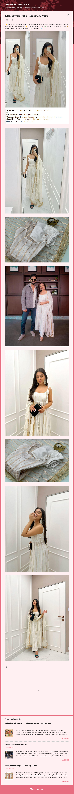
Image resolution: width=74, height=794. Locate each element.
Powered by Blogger (38, 789)
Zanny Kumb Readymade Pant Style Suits (21, 766)
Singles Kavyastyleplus (17, 4)
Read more (65, 739)
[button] (68, 15)
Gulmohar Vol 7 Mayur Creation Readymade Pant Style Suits (28, 723)
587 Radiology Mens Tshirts (16, 744)
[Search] (71, 5)
